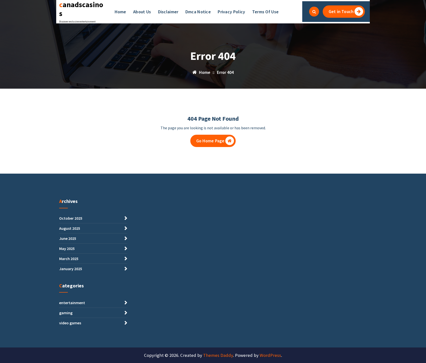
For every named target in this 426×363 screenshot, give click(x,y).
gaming (65, 312)
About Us (142, 12)
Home (120, 12)
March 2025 (68, 258)
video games (70, 322)
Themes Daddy (218, 355)
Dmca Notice (198, 12)
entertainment (72, 302)
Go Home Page (210, 141)
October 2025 (70, 218)
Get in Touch (341, 11)
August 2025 (69, 228)
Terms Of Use (265, 12)
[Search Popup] (314, 11)
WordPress (270, 355)
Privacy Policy (231, 12)
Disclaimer (168, 12)
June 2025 (67, 238)
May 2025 (67, 248)
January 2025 (70, 268)
